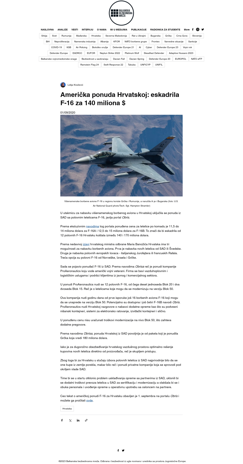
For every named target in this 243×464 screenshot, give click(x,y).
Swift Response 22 (113, 64)
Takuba (132, 64)
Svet (54, 35)
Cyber (149, 47)
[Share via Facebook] (61, 420)
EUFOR (91, 53)
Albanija (104, 41)
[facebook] (192, 29)
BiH (48, 41)
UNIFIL (159, 64)
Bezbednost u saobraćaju (95, 59)
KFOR (116, 41)
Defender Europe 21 (123, 47)
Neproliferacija (61, 41)
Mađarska (81, 35)
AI (140, 47)
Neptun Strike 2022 (110, 53)
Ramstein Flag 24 (89, 64)
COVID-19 (56, 47)
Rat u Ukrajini (139, 35)
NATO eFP (196, 59)
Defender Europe (59, 53)
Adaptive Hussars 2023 (181, 53)
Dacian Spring (136, 59)
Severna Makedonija (116, 35)
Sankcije (192, 41)
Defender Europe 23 (167, 47)
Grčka (168, 35)
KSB (69, 47)
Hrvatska (96, 35)
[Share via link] (86, 420)
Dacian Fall (119, 59)
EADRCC (77, 53)
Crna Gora (181, 35)
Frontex (156, 41)
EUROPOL (180, 59)
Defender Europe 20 (159, 59)
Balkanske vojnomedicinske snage (59, 59)
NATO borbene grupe (136, 41)
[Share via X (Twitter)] (70, 420)
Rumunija (66, 35)
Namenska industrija (85, 41)
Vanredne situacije (173, 41)
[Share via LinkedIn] (78, 420)
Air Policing (81, 47)
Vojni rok (187, 47)
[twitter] (202, 29)
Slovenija (197, 35)
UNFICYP (145, 64)
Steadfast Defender (154, 53)
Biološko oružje (100, 47)
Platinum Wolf (132, 53)
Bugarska (156, 35)
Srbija (44, 35)
